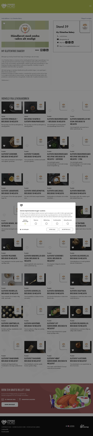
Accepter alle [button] (66, 229)
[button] (24, 229)
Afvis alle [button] (52, 229)
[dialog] (46, 218)
